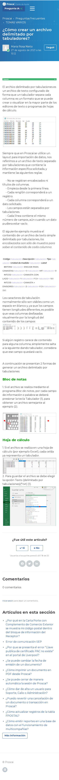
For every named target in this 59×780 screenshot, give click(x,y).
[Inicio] (15, 4)
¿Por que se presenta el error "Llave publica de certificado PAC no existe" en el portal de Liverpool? (30, 651)
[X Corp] (29, 563)
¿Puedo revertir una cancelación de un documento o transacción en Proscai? (29, 702)
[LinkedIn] (36, 563)
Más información (15, 735)
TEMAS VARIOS (16, 22)
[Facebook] (22, 563)
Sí (23, 548)
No (37, 548)
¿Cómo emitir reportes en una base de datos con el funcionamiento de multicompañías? (31, 725)
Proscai (7, 18)
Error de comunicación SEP (24, 641)
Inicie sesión (7, 600)
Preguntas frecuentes (30, 18)
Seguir (50, 47)
